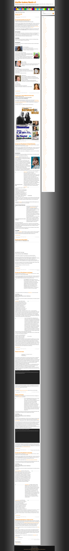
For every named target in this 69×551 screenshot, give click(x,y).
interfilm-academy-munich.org (32, 549)
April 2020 (44, 114)
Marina (34, 450)
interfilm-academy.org (43, 549)
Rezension (16, 537)
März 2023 (44, 69)
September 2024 (45, 46)
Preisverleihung (20, 231)
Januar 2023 (44, 72)
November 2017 (45, 150)
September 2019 (45, 122)
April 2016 (44, 172)
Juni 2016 (44, 169)
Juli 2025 (44, 33)
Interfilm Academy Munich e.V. (25, 2)
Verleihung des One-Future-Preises (24, 390)
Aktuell (25, 7)
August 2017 (44, 154)
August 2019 (44, 123)
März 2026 (44, 23)
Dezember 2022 (45, 73)
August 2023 (44, 63)
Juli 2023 (44, 64)
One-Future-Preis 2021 (18, 14)
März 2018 (44, 145)
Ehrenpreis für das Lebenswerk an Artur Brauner (31, 459)
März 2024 (44, 54)
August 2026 (44, 18)
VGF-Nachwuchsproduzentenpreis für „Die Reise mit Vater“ (24, 519)
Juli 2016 (44, 168)
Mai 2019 (44, 127)
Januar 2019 (44, 132)
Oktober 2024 (44, 45)
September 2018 (45, 137)
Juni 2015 (44, 182)
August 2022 (44, 78)
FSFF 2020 (32, 27)
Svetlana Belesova (27, 484)
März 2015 (44, 186)
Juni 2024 (44, 50)
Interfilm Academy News (23, 269)
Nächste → (20, 543)
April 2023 (44, 68)
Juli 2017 (44, 155)
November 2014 (45, 190)
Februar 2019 (44, 131)
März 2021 (44, 100)
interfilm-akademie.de (26, 549)
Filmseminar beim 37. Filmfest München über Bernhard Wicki (24, 95)
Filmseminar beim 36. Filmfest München (21, 239)
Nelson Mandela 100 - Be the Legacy (34, 269)
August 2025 (44, 32)
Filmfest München (18, 269)
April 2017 (44, 159)
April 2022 (44, 83)
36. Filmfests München (28, 273)
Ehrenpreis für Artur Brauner (19, 351)
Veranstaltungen (20, 7)
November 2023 (45, 59)
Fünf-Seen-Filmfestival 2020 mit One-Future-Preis (23, 19)
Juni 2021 (44, 96)
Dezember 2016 (45, 164)
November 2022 (45, 74)
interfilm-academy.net (38, 549)
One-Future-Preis (18, 17)
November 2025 (45, 28)
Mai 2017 (44, 158)
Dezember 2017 (45, 149)
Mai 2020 (44, 113)
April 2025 (44, 37)
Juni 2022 (44, 81)
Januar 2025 (44, 41)
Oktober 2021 (44, 91)
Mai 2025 (44, 36)
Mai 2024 (44, 51)
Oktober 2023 (44, 60)
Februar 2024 (44, 55)
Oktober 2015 (44, 178)
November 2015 (45, 177)
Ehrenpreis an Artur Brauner (19, 394)
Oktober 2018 (44, 136)
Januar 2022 (44, 87)
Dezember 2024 (45, 42)
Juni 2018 (44, 141)
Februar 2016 (44, 173)
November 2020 (45, 105)
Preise (28, 7)
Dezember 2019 (45, 119)
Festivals (32, 7)
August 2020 (44, 109)
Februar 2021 (44, 101)
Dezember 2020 (45, 104)
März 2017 (44, 160)
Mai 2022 (44, 82)
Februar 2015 (44, 187)
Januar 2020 (44, 118)
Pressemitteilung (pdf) (17, 15)
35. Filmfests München (28, 453)
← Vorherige (16, 543)
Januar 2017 (44, 163)
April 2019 (44, 128)
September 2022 (45, 77)
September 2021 (45, 92)
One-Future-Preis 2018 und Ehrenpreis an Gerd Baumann (23, 272)
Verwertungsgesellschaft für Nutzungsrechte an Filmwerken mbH (31, 522)
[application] (27, 377)
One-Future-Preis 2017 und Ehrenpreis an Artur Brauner (23, 452)
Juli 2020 (44, 110)
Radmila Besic (30, 292)
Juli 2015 (44, 181)
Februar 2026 (44, 24)
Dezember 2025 (45, 27)
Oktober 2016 (44, 167)
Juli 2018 (44, 140)
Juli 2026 (44, 19)
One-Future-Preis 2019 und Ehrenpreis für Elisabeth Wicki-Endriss (25, 143)
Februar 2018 (44, 146)
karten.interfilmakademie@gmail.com (26, 446)
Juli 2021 (44, 95)
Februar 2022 (44, 86)
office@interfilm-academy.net (35, 548)
